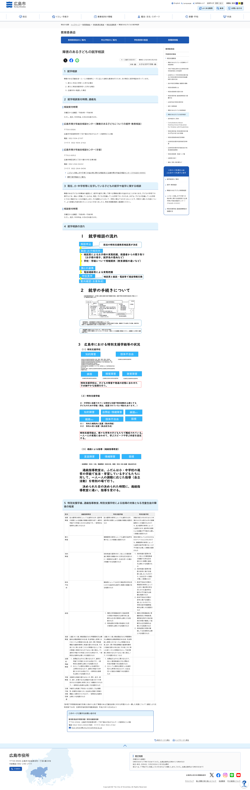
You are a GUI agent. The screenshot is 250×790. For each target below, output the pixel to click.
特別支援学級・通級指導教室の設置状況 (178, 97)
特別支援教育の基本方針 (175, 91)
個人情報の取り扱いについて (206, 781)
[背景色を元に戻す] (233, 3)
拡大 (221, 3)
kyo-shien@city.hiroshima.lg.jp (87, 727)
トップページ (75, 24)
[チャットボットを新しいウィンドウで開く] (244, 787)
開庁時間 (139, 756)
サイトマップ (189, 781)
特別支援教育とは (173, 87)
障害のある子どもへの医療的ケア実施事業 (178, 63)
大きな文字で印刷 (146, 64)
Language (187, 3)
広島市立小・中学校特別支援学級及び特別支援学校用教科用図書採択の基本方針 (178, 77)
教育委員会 (86, 24)
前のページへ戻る (163, 740)
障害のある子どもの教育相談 (177, 110)
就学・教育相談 (172, 106)
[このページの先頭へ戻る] (125, 745)
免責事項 (222, 781)
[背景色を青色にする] (237, 3)
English (177, 3)
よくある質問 (207, 8)
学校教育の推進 (98, 24)
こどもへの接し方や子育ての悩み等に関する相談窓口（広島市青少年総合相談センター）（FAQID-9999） (106, 173)
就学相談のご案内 (173, 118)
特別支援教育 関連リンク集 (176, 154)
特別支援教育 (111, 24)
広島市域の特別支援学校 (175, 102)
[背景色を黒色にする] (242, 3)
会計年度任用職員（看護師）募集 (177, 83)
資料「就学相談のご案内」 (76, 177)
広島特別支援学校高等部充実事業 (177, 142)
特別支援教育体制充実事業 (176, 137)
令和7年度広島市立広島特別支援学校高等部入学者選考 (178, 70)
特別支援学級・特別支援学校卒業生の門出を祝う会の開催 (178, 132)
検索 (221, 8)
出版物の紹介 (172, 158)
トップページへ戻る (182, 740)
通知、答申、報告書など (175, 162)
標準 (216, 3)
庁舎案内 (17, 769)
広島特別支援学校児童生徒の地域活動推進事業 (177, 149)
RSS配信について (234, 781)
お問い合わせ (236, 8)
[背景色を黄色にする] (239, 3)
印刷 (131, 64)
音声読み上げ (200, 3)
